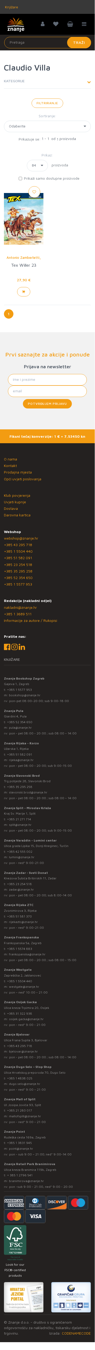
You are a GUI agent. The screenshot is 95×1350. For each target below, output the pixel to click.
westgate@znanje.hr (24, 987)
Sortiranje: (47, 116)
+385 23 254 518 (18, 564)
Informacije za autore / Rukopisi (30, 620)
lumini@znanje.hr (21, 857)
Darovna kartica (17, 515)
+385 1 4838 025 (19, 1078)
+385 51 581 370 (19, 916)
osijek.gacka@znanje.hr (26, 1019)
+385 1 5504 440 (18, 551)
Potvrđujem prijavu (47, 404)
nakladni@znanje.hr (20, 607)
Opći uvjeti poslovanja (22, 479)
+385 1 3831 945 (19, 1143)
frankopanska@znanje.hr (27, 954)
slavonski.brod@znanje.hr (28, 792)
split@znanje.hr (20, 825)
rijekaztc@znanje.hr (23, 922)
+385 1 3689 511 (18, 614)
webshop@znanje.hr (21, 538)
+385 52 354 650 (18, 577)
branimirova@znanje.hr (26, 1181)
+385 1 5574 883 (19, 949)
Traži (79, 42)
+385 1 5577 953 (18, 584)
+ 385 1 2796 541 (20, 1175)
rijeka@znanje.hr (21, 760)
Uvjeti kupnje (15, 502)
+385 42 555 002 (19, 852)
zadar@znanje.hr (21, 889)
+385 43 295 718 (18, 544)
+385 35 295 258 (18, 571)
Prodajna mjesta (18, 472)
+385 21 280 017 (19, 1110)
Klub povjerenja (17, 495)
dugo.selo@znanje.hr (24, 1084)
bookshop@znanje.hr (25, 695)
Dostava (11, 508)
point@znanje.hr (21, 1148)
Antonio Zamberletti (23, 257)
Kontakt (10, 465)
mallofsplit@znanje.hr (25, 1116)
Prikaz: (47, 155)
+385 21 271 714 (19, 819)
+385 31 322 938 (19, 1013)
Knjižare (11, 7)
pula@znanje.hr (20, 727)
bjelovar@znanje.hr (23, 1051)
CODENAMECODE (76, 1333)
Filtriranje (47, 103)
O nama (10, 459)
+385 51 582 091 (18, 558)
